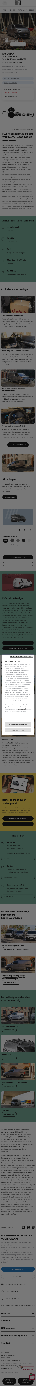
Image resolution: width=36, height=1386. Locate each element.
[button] (21, 657)
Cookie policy (21, 709)
